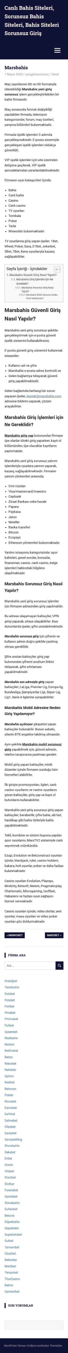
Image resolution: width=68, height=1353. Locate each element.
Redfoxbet (11, 1051)
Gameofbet (12, 1291)
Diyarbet (10, 1253)
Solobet (10, 994)
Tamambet (12, 1247)
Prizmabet (11, 1019)
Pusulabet (11, 1190)
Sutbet (9, 1241)
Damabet (11, 1108)
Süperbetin (12, 1228)
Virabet (9, 1171)
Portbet (9, 1006)
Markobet (15, 936)
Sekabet (10, 1152)
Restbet (10, 1082)
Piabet (9, 1095)
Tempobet (11, 1272)
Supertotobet (13, 1234)
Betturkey (11, 1260)
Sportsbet (11, 1196)
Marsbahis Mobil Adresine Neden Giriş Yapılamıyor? (42, 297)
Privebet (10, 1013)
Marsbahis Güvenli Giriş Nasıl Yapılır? (32, 275)
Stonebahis (12, 1203)
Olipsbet (10, 1127)
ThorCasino (12, 1279)
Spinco (9, 1076)
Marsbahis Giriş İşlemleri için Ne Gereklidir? (34, 281)
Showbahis (12, 1146)
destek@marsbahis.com (43, 396)
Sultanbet (11, 1209)
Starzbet (10, 1177)
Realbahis (11, 1038)
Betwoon (10, 1089)
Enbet (8, 1158)
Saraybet (10, 1133)
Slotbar (9, 1184)
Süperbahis (12, 1222)
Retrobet (10, 1070)
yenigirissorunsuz (37, 74)
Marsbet (53, 936)
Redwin (9, 1044)
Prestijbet (11, 981)
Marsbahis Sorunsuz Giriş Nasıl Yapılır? (37, 289)
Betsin (9, 1057)
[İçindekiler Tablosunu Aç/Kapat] (55, 269)
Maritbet (10, 1266)
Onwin (9, 1165)
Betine (9, 1285)
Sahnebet (11, 1120)
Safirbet (10, 1114)
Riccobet (10, 1101)
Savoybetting (13, 1139)
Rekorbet (10, 1063)
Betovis (9, 1215)
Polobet (10, 1000)
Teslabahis (12, 987)
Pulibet (9, 1025)
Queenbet (11, 1032)
